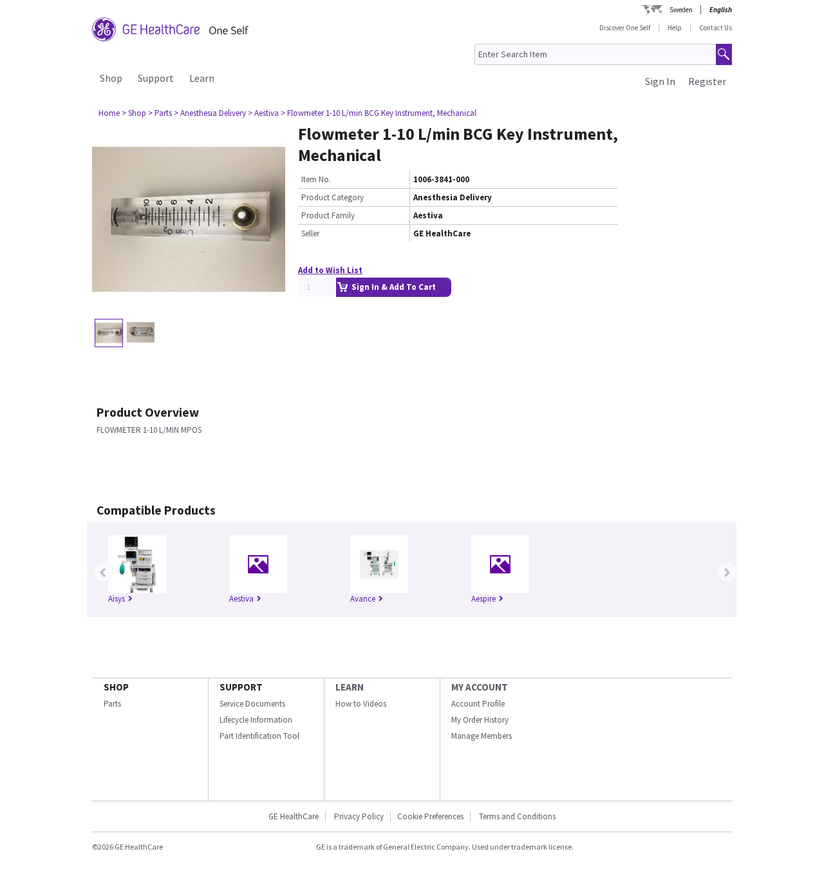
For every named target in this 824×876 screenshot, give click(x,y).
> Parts (160, 113)
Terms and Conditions (517, 816)
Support (156, 77)
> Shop (134, 113)
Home (109, 113)
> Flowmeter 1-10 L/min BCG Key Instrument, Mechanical (378, 113)
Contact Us (715, 27)
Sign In (660, 81)
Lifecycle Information (256, 719)
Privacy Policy (358, 816)
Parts (112, 703)
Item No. (316, 179)
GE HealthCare (293, 816)
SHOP (116, 687)
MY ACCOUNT (479, 687)
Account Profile (478, 703)
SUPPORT (241, 687)
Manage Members (481, 735)
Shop (111, 77)
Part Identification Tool (259, 735)
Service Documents (252, 703)
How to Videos (360, 703)
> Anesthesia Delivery (210, 113)
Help (675, 27)
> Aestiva (263, 113)
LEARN (349, 687)
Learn (201, 77)
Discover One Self (624, 27)
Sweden (681, 9)
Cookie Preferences (430, 816)
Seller (310, 233)
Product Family (328, 215)
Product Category (332, 197)
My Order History (480, 719)
